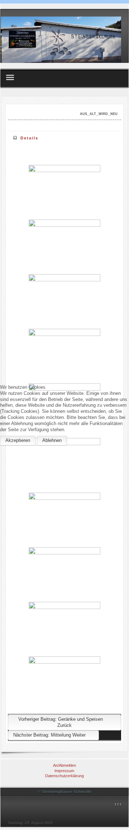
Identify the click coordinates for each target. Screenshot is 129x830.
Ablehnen (52, 440)
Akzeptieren (17, 440)
